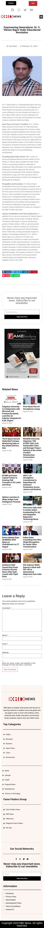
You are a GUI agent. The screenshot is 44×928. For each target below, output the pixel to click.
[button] (41, 17)
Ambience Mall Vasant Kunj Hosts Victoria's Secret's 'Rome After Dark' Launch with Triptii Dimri (10, 571)
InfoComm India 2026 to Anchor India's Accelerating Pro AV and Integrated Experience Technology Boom (32, 513)
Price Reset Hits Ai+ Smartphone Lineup (31, 407)
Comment (6, 608)
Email (5, 644)
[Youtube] (31, 10)
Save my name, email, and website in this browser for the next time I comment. (18, 664)
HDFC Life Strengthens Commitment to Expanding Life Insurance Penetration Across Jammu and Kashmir (32, 482)
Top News (13, 46)
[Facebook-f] (16, 859)
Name (5, 635)
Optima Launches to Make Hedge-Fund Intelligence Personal (11, 499)
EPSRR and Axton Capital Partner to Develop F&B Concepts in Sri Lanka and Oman (11, 480)
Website (5, 652)
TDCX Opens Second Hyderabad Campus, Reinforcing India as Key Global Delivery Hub (11, 443)
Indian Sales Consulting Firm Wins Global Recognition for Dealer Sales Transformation (32, 542)
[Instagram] (19, 10)
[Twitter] (25, 10)
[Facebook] (12, 10)
